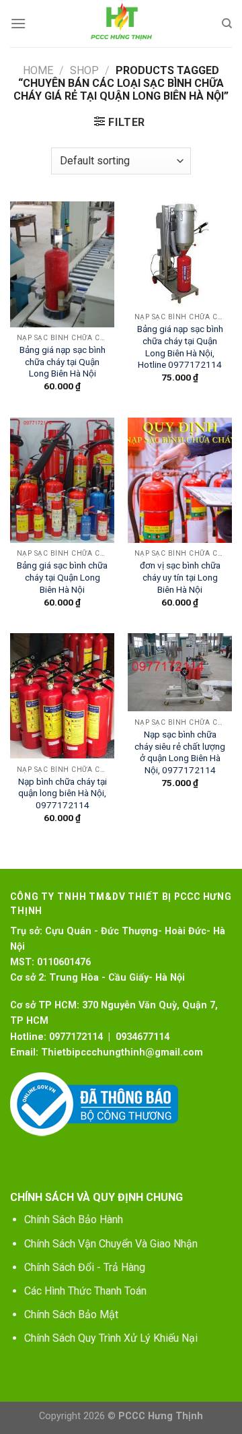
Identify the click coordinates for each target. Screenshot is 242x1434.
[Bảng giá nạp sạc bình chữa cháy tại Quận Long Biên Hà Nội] (62, 264)
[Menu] (18, 23)
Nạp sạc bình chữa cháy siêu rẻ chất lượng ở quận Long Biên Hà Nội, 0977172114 (179, 752)
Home (38, 70)
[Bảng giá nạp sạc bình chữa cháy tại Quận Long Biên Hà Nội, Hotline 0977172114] (180, 253)
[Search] (227, 23)
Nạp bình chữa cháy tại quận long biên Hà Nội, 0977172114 (62, 793)
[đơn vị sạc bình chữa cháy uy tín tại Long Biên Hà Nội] (180, 480)
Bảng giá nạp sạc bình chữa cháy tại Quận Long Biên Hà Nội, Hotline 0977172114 (180, 346)
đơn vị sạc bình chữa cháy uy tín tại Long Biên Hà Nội (180, 577)
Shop (84, 70)
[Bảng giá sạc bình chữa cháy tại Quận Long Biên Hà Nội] (62, 480)
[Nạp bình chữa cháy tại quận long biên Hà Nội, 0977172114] (62, 695)
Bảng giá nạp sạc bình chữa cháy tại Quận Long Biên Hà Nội (62, 361)
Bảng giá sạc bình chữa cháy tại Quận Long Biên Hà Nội (62, 577)
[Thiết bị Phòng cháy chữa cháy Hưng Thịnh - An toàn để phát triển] (121, 23)
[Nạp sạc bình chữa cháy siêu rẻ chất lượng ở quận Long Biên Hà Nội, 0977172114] (180, 672)
